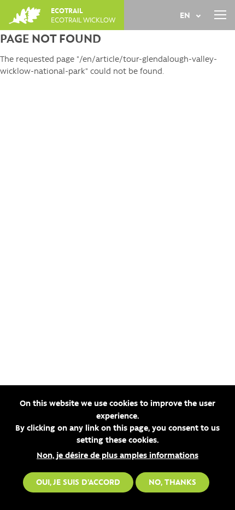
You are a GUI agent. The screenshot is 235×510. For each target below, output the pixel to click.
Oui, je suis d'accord (78, 481)
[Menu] (220, 15)
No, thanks (172, 481)
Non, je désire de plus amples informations (117, 454)
